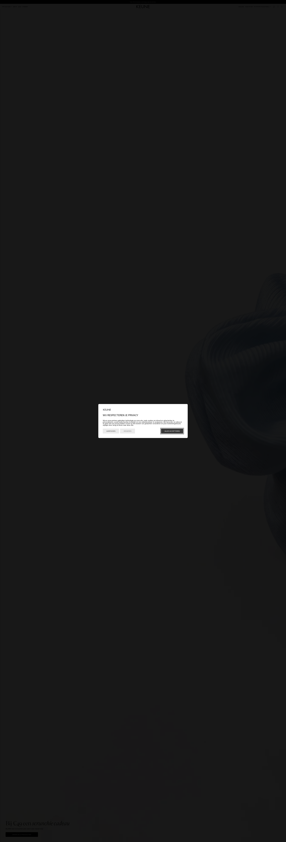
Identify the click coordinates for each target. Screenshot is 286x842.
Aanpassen (110, 431)
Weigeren (127, 431)
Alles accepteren (172, 431)
